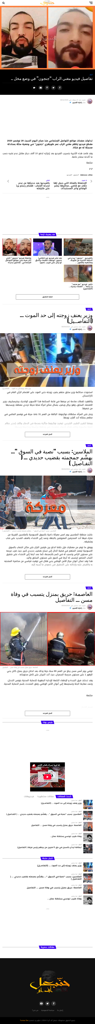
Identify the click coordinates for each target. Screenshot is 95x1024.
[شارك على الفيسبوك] (60, 88)
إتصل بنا (60, 1010)
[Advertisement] (48, 122)
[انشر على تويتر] (54, 88)
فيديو (69, 175)
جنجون (75, 175)
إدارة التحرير (77, 102)
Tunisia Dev (24, 1020)
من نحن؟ (35, 1010)
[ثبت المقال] (47, 88)
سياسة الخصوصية (47, 1010)
